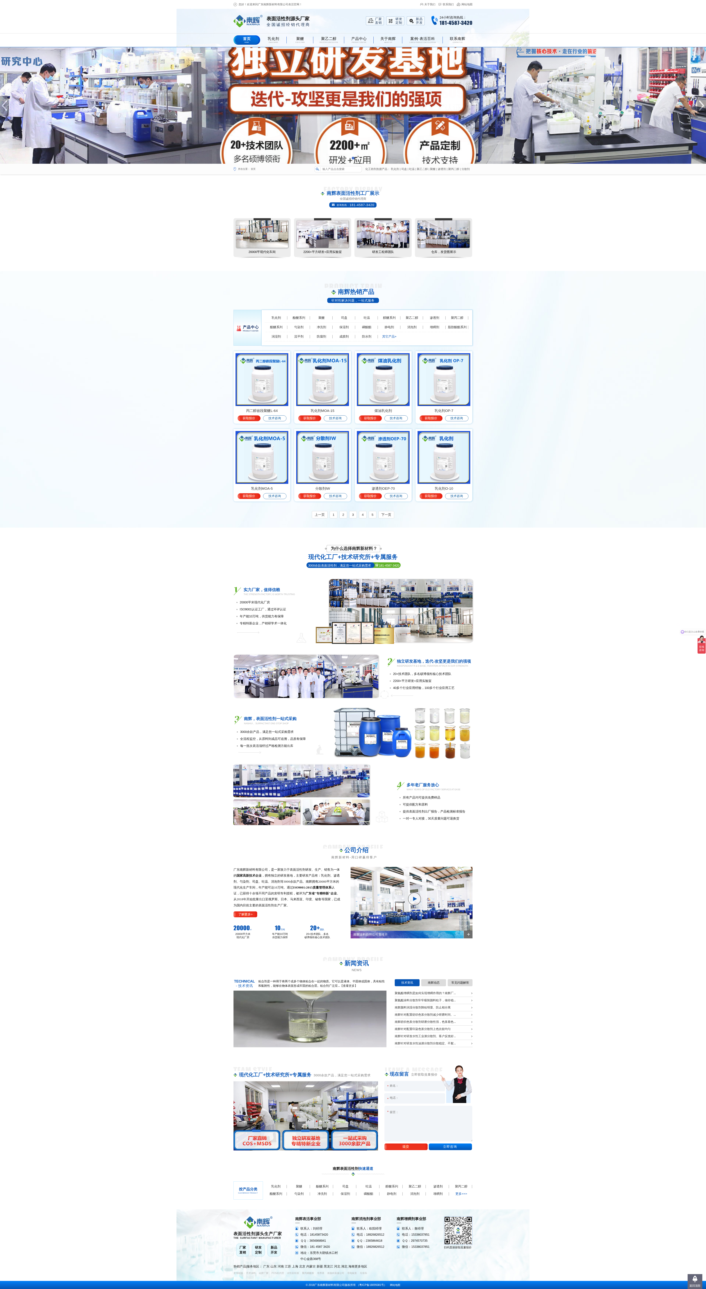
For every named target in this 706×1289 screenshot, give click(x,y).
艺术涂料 (251, 1273)
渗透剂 (442, 169)
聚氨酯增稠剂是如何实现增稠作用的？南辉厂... (425, 993)
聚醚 (433, 169)
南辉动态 (434, 982)
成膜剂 (344, 336)
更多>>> (461, 1194)
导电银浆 (352, 1273)
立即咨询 (450, 1146)
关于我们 (429, 4)
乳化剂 (395, 169)
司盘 (404, 169)
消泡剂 (412, 327)
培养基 (320, 1273)
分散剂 (465, 169)
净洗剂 (321, 327)
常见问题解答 (460, 982)
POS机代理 (278, 1273)
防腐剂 (321, 336)
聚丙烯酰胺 (308, 1273)
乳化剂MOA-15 (322, 411)
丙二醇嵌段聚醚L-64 (262, 411)
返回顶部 (694, 1285)
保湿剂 (344, 327)
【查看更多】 (349, 985)
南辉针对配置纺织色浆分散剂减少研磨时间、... (425, 1014)
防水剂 (366, 336)
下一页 (386, 515)
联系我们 (448, 4)
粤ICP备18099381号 (371, 1284)
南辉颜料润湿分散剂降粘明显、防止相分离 (423, 1007)
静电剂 (389, 327)
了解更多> (245, 914)
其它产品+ (389, 336)
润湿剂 (276, 336)
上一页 (320, 515)
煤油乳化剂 (383, 411)
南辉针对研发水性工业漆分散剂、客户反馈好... (425, 1036)
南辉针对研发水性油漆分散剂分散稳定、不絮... (425, 1043)
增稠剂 (434, 327)
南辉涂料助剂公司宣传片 (370, 934)
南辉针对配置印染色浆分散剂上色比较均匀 (423, 1029)
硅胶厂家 (263, 1273)
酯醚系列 (276, 327)
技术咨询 (274, 418)
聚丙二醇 (453, 169)
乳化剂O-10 (444, 488)
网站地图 (467, 4)
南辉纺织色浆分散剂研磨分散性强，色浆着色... (425, 1021)
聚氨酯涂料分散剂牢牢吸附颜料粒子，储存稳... (425, 1000)
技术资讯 (407, 982)
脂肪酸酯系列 (457, 327)
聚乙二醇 (422, 169)
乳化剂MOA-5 (262, 488)
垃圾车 (363, 1273)
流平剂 (299, 336)
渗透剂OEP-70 (383, 488)
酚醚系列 (299, 318)
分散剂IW (322, 488)
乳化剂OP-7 (444, 411)
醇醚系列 (389, 318)
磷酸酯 (366, 327)
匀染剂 (299, 327)
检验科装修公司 (335, 1273)
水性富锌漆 (293, 1273)
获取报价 (249, 418)
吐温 (412, 169)
